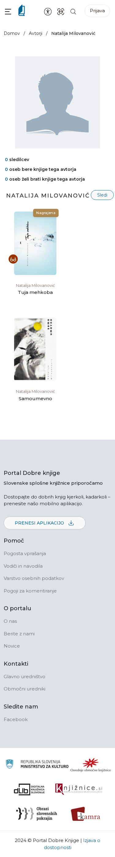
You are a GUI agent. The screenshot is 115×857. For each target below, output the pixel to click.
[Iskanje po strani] (73, 11)
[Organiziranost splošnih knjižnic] (90, 764)
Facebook (16, 719)
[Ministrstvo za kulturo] (37, 765)
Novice (12, 646)
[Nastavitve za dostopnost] (48, 11)
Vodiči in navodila (23, 566)
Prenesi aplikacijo (40, 523)
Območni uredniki (24, 689)
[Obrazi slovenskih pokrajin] (36, 813)
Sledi (102, 195)
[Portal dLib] (29, 789)
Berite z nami (19, 634)
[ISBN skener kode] (61, 11)
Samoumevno (35, 398)
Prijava (97, 10)
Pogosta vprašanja (25, 553)
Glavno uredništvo (24, 676)
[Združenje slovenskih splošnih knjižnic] (78, 789)
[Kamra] (86, 813)
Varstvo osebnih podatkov (34, 578)
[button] (8, 11)
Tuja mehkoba (35, 292)
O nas (10, 621)
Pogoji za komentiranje (30, 591)
